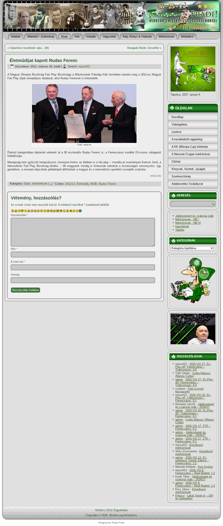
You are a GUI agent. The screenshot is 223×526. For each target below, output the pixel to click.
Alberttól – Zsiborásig (40, 36)
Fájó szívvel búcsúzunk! (189, 390)
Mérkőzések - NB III (188, 222)
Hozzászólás (19, 215)
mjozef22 (84, 66)
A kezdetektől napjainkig (187, 139)
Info (77, 36)
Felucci (179, 495)
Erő (109, 510)
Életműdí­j (83, 183)
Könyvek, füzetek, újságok (188, 169)
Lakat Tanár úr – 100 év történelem (194, 497)
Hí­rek (64, 36)
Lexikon (176, 132)
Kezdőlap (177, 117)
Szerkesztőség (181, 176)
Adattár (15, 36)
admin (179, 379)
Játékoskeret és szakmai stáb (194, 216)
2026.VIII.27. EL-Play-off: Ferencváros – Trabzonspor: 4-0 (193, 366)
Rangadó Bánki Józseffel (143, 48)
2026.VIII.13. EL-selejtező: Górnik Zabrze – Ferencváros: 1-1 (192, 460)
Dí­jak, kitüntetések (35, 183)
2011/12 (70, 183)
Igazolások (182, 226)
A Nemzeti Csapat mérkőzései (191, 154)
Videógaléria (179, 124)
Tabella (179, 229)
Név (14, 248)
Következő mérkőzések (189, 446)
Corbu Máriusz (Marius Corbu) (193, 375)
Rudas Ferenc (107, 183)
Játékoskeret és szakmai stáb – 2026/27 (194, 406)
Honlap (15, 274)
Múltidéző (187, 36)
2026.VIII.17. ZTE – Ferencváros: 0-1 (193, 427)
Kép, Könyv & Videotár (137, 36)
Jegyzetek (109, 36)
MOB (93, 183)
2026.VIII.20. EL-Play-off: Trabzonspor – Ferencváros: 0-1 (193, 397)
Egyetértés (121, 510)
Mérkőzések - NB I (187, 219)
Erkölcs (100, 510)
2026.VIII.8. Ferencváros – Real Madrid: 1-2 (195, 472)
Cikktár (176, 161)
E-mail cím (18, 261)
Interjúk (91, 36)
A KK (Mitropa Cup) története (190, 146)
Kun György (205, 466)
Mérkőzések (166, 36)
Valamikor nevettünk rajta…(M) (29, 48)
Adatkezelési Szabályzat (187, 183)
